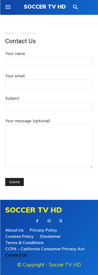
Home (9, 33)
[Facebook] (37, 221)
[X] (60, 221)
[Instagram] (49, 221)
